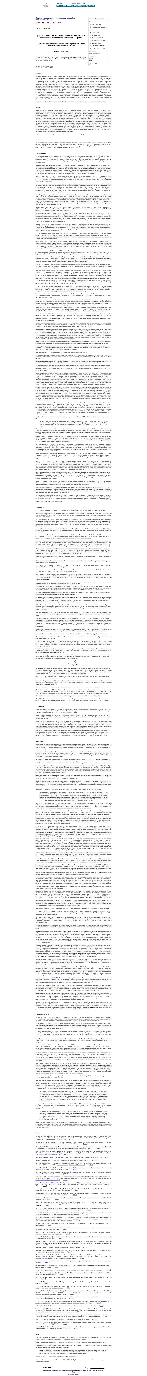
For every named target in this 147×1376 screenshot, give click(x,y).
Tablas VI (55, 978)
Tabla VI (41, 908)
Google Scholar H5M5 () (100, 27)
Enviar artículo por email (98, 48)
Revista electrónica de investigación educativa (55, 18)
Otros (93, 58)
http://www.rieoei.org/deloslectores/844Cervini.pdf (71, 1165)
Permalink (94, 64)
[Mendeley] (90, 58)
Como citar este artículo (98, 40)
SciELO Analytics (96, 24)
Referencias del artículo (98, 38)
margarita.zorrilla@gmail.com (44, 60)
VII (60, 978)
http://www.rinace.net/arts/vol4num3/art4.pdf (48, 1180)
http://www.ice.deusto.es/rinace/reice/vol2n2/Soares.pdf (51, 1294)
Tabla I (78, 583)
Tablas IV (54, 850)
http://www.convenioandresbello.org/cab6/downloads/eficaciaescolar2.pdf (56, 1258)
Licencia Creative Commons (97, 1368)
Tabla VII (46, 911)
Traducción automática (98, 45)
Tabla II (53, 709)
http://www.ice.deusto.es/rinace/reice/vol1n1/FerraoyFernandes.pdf (54, 1220)
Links (71, 1139)
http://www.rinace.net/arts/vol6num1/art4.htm (48, 1154)
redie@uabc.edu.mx (73, 1374)
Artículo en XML (96, 35)
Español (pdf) (95, 33)
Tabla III (41, 821)
